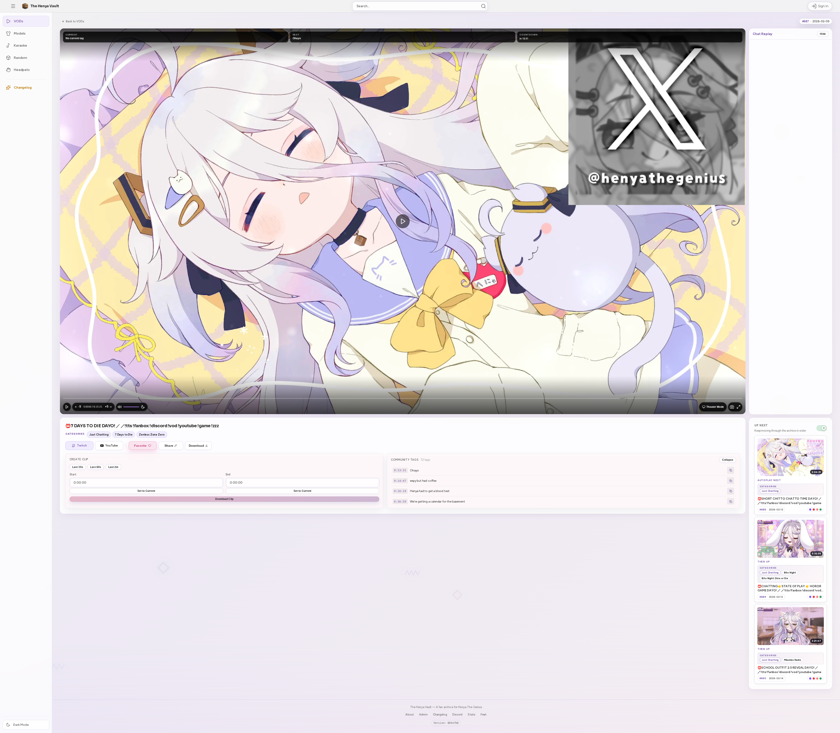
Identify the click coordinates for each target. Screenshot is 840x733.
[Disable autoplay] (822, 428)
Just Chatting (98, 434)
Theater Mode (715, 406)
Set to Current (146, 490)
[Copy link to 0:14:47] (730, 480)
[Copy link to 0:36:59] (730, 501)
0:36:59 (400, 501)
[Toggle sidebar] (13, 6)
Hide (823, 33)
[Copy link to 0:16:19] (730, 491)
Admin (423, 714)
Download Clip (224, 499)
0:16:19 (400, 491)
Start (73, 474)
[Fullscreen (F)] (738, 407)
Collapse (727, 459)
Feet (484, 714)
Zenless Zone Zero (151, 434)
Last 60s (95, 467)
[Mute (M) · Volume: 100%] (119, 407)
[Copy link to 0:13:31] (730, 470)
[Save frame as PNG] (732, 407)
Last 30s (77, 467)
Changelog (440, 714)
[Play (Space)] (67, 407)
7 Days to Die (124, 434)
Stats (471, 714)
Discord (457, 714)
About (409, 714)
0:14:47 (400, 480)
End (228, 474)
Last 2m (113, 467)
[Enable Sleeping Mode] (143, 407)
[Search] (483, 6)
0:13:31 (400, 470)
